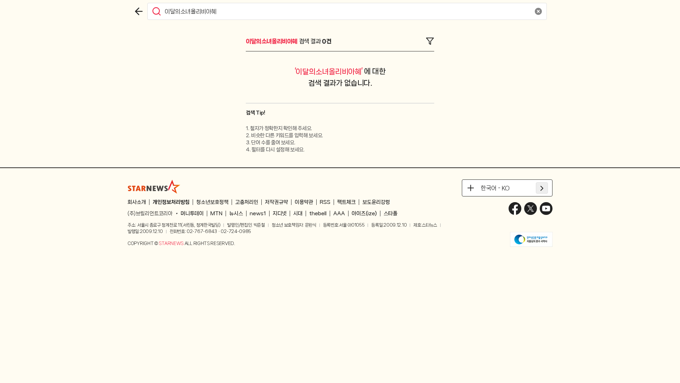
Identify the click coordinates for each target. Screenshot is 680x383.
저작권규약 (276, 202)
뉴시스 (236, 213)
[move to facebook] (515, 208)
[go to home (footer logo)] (154, 186)
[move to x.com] (530, 208)
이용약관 (304, 202)
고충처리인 (246, 202)
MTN (216, 213)
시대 (297, 213)
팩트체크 (346, 202)
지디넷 (280, 213)
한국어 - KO (495, 188)
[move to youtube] (546, 208)
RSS (325, 202)
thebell (318, 213)
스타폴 (390, 213)
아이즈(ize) (364, 213)
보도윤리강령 (376, 202)
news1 (258, 213)
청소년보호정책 (212, 202)
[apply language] (542, 188)
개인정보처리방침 (171, 202)
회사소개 (137, 202)
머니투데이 (192, 213)
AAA (339, 213)
